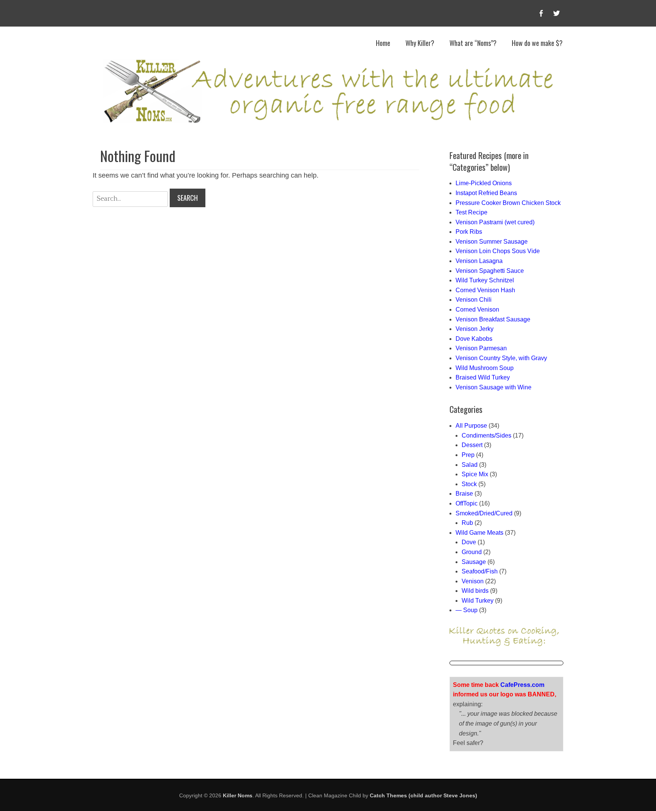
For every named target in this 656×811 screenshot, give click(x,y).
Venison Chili (474, 299)
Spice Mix (475, 474)
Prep (468, 455)
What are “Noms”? (473, 43)
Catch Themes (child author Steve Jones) (423, 795)
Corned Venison (477, 309)
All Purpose (471, 425)
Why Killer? (419, 43)
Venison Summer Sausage (492, 241)
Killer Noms (237, 795)
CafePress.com (522, 685)
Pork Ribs (469, 231)
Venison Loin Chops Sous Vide (498, 251)
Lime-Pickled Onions (484, 183)
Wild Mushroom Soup (485, 368)
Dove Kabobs (474, 338)
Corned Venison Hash (485, 290)
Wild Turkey (478, 600)
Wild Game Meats (479, 532)
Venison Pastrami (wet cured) (495, 222)
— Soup (467, 610)
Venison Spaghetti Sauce (490, 271)
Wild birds (475, 590)
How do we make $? (537, 43)
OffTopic (467, 503)
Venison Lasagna (479, 261)
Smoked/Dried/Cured (484, 513)
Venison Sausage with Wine (493, 387)
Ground (472, 552)
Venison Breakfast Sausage (493, 319)
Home (383, 43)
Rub (467, 523)
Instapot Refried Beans (486, 193)
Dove (469, 542)
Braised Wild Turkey (483, 377)
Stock (469, 484)
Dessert (472, 445)
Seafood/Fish (480, 571)
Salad (470, 464)
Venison (473, 581)
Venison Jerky (475, 329)
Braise (464, 493)
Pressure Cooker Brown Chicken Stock (508, 203)
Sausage (474, 562)
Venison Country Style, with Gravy (501, 358)
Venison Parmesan (481, 348)
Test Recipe (471, 212)
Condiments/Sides (486, 435)
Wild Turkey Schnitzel (485, 280)
